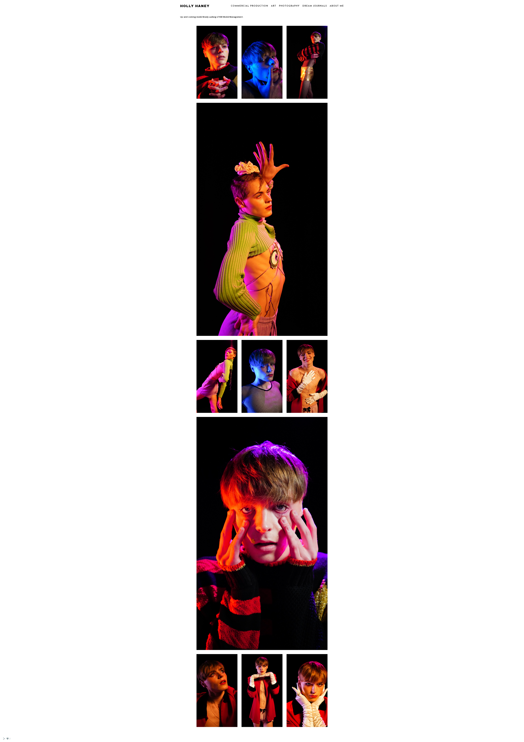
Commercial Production (249, 6)
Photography (289, 6)
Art (273, 6)
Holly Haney (194, 6)
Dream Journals (314, 6)
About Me (337, 6)
